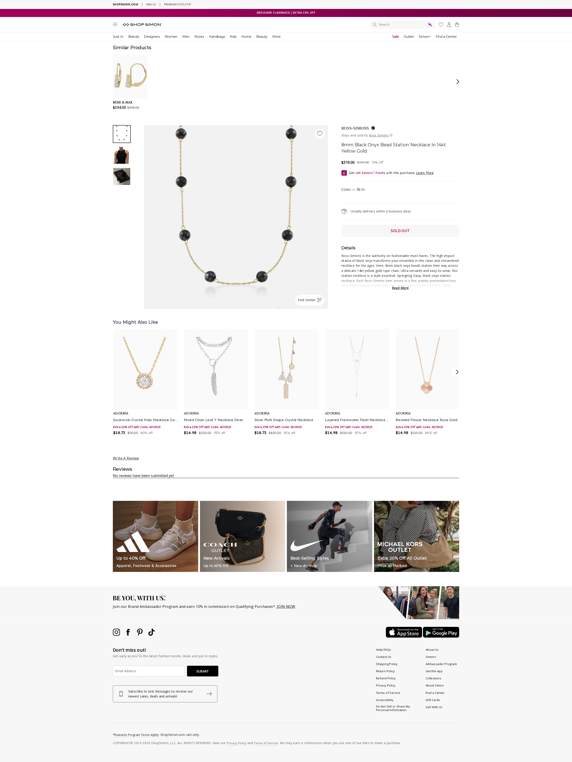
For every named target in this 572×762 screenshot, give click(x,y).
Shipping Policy (387, 664)
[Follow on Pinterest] (140, 634)
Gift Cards (433, 700)
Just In (118, 37)
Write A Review (126, 458)
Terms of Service (388, 693)
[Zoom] (236, 215)
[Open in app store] (404, 636)
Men (185, 37)
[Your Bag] (457, 25)
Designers (152, 37)
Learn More (425, 173)
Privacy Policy (386, 685)
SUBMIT (202, 671)
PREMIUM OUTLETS (177, 4)
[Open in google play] (441, 636)
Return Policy (385, 671)
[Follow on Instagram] (117, 634)
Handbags (217, 37)
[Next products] (457, 372)
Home (246, 37)
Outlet (409, 37)
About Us (432, 650)
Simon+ (425, 37)
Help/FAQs (383, 650)
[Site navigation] (115, 25)
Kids (233, 37)
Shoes (199, 37)
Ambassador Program (441, 664)
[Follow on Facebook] (128, 634)
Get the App (434, 671)
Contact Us (383, 657)
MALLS (151, 4)
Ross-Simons (355, 128)
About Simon (435, 685)
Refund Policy (386, 678)
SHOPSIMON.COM (125, 4)
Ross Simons (379, 135)
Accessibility (384, 700)
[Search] (403, 25)
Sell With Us (434, 707)
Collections (433, 678)
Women (171, 37)
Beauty (261, 37)
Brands (133, 37)
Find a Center (446, 37)
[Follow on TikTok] (151, 634)
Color (353, 189)
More (276, 37)
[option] (236, 217)
